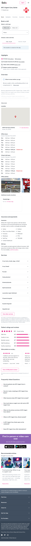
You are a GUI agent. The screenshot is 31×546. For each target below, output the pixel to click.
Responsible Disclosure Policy (19, 532)
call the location (14, 249)
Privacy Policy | (4, 532)
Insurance (21, 17)
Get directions (25, 127)
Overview (14, 17)
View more (16, 85)
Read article (5, 483)
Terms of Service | (10, 532)
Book (2, 17)
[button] (10, 185)
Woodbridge (6, 199)
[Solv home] (4, 2)
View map (10, 201)
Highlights (8, 17)
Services (28, 17)
